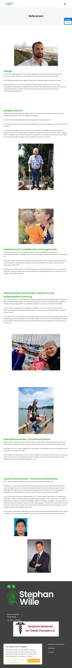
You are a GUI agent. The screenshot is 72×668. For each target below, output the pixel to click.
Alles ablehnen (21, 660)
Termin (68, 22)
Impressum (51, 648)
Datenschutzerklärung (56, 644)
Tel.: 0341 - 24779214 (14, 620)
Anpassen (10, 660)
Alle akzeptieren (34, 660)
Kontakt (51, 652)
